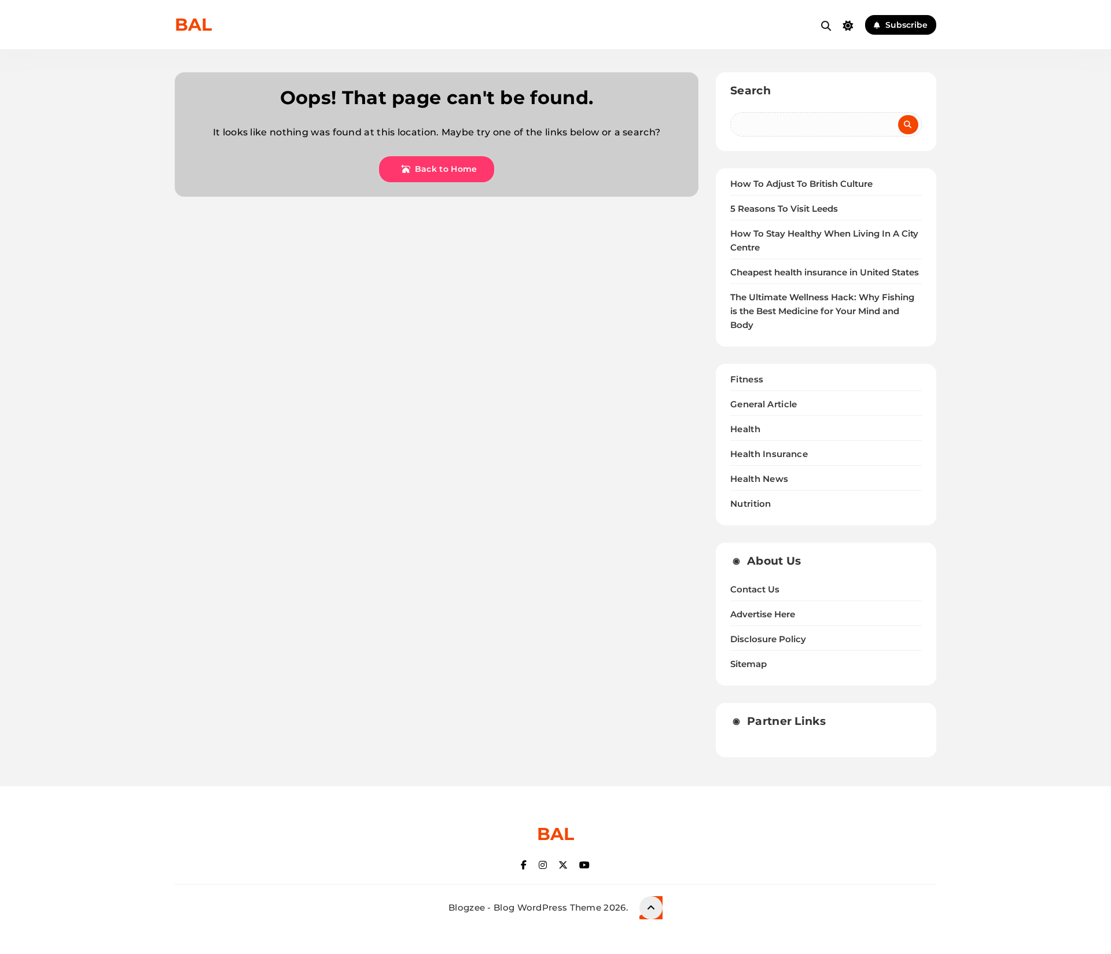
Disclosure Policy (768, 639)
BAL (193, 24)
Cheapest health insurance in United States (824, 272)
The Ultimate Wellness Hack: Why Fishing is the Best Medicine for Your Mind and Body (822, 311)
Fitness (746, 379)
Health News (759, 478)
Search (750, 90)
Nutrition (750, 503)
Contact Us (754, 589)
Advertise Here (762, 614)
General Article (763, 404)
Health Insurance (769, 453)
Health (745, 428)
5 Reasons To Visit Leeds (784, 209)
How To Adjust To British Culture (801, 184)
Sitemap (748, 664)
